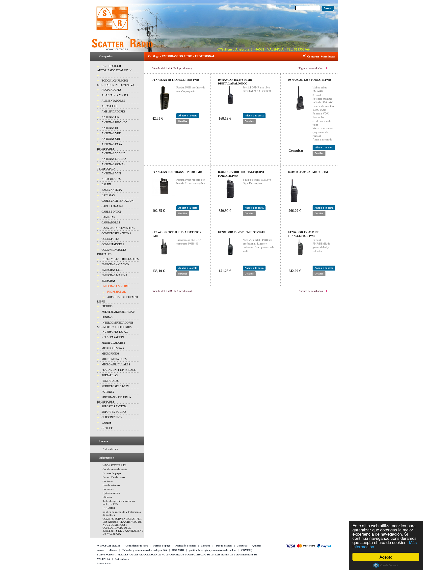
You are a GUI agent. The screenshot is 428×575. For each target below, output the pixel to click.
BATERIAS (108, 195)
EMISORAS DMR (112, 269)
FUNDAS (107, 317)
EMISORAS (108, 280)
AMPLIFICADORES (113, 111)
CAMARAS (108, 217)
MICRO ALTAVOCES (114, 358)
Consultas (108, 489)
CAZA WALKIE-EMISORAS (118, 227)
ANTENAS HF (110, 127)
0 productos (328, 56)
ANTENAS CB (110, 116)
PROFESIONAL (116, 291)
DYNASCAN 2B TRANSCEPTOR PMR (175, 79)
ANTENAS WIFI (111, 173)
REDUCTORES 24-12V (115, 386)
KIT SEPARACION (113, 337)
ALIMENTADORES (113, 100)
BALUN (106, 184)
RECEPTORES (110, 380)
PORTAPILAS (110, 375)
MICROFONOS (110, 353)
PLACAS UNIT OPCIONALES (119, 369)
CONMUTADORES (113, 244)
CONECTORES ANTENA (116, 233)
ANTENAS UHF (111, 138)
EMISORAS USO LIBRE (116, 286)
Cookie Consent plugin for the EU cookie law (386, 565)
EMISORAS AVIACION (115, 264)
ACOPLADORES (111, 89)
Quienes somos (111, 493)
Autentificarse (110, 448)
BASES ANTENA (112, 189)
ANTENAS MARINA (114, 158)
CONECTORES (110, 238)
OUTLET (107, 428)
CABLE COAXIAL (113, 206)
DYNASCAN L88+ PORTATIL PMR (309, 79)
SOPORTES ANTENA (114, 406)
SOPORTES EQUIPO (114, 411)
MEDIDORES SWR (113, 348)
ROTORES (108, 391)
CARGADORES (111, 222)
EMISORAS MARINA (114, 275)
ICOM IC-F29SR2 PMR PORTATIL (309, 171)
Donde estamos (111, 485)
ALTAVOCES (109, 106)
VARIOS (106, 422)
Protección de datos (114, 477)
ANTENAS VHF (111, 133)
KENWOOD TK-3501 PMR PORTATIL (242, 232)
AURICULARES (111, 178)
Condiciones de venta (115, 469)
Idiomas (107, 496)
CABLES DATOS (112, 211)
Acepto (385, 557)
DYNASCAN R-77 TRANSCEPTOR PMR (177, 171)
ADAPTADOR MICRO (115, 95)
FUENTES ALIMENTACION (118, 311)
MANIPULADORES (113, 342)
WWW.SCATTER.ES (114, 465)
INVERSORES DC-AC (115, 331)
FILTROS (107, 306)
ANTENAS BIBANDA (115, 122)
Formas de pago (112, 473)
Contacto (108, 481)
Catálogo (153, 56)
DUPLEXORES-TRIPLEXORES (120, 258)
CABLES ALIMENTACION (118, 200)
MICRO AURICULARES (116, 364)
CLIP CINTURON (112, 417)
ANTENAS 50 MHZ (113, 153)
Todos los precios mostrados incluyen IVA (144, 550)
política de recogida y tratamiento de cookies (212, 550)
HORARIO (109, 507)
